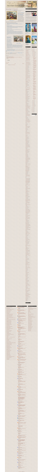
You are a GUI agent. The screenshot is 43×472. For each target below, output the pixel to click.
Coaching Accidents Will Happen (34, 74)
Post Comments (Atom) (13, 64)
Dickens (26, 129)
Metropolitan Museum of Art (9, 338)
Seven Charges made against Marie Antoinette (21, 395)
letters (26, 189)
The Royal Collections (9, 355)
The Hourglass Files (20, 449)
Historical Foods (8, 329)
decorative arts (27, 127)
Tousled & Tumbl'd (30, 327)
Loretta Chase (29, 12)
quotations (27, 242)
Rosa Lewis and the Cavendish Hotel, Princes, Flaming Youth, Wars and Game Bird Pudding (22, 392)
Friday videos (27, 151)
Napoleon (27, 216)
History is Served (19, 376)
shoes (26, 256)
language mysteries (27, 188)
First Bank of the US (27, 146)
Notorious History (27, 224)
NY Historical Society (28, 225)
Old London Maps (8, 345)
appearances (27, 84)
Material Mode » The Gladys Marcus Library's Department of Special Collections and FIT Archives (21, 398)
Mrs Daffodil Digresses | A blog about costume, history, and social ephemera (21, 405)
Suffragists (27, 263)
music (26, 214)
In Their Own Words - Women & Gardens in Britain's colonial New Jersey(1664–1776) (21, 357)
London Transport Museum (27, 195)
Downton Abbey (27, 132)
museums (26, 213)
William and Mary (27, 290)
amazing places (27, 76)
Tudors (26, 275)
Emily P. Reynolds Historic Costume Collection (11, 319)
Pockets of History (8, 348)
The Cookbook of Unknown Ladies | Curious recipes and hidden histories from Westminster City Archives (21, 440)
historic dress (27, 168)
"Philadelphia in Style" (28, 60)
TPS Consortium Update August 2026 (21, 418)
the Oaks (26, 269)
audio (26, 90)
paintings (26, 228)
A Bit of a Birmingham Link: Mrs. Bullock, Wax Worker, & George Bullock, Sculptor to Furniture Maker (22, 329)
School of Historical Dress (9, 350)
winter (26, 292)
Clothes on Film (19, 343)
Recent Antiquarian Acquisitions (21, 420)
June (33, 101)
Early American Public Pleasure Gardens (22, 359)
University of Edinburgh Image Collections (10, 356)
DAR (26, 125)
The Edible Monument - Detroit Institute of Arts (22, 374)
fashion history (27, 144)
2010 (32, 111)
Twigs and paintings (19, 453)
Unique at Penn (19, 462)
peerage (26, 231)
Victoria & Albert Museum (9, 357)
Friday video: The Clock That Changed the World (34, 58)
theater (26, 270)
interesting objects (27, 178)
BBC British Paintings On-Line (9, 307)
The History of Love (20, 447)
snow (26, 260)
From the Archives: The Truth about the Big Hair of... (34, 61)
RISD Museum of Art (8, 349)
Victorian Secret (29, 329)
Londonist (7, 336)
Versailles (27, 283)
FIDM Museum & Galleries (9, 321)
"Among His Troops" (27, 49)
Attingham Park (19, 322)
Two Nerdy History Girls (16, 5)
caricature (27, 99)
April (33, 103)
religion (26, 247)
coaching (26, 113)
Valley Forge (27, 281)
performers (27, 232)
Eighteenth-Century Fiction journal (21, 362)
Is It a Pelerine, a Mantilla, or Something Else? (34, 79)
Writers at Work (29, 330)
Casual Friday (27, 101)
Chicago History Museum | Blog (21, 341)
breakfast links (27, 98)
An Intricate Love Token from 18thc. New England (34, 76)
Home (15, 63)
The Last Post (19, 339)
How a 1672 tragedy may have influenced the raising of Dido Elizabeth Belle (21, 320)
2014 (32, 107)
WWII (26, 300)
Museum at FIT (8, 339)
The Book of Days (8, 352)
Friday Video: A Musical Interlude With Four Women (34, 86)
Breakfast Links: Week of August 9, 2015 (34, 70)
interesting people (27, 179)
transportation (27, 272)
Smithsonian (27, 259)
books (26, 95)
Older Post (23, 63)
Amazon (26, 34)
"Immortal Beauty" (27, 59)
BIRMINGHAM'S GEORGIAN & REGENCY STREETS (21, 327)
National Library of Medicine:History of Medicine (11, 342)
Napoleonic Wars (27, 217)
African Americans (27, 73)
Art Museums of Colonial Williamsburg (28, 89)
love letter (27, 197)
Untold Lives (19, 464)
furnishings (27, 152)
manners (26, 198)
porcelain (26, 237)
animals (26, 83)
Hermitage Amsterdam (9, 327)
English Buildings (20, 364)
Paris (26, 230)
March (33, 104)
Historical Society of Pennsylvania (27, 170)
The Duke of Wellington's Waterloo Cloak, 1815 (34, 94)
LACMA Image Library (9, 333)
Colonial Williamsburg (28, 115)
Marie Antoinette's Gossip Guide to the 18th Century (21, 394)
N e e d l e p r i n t (19, 407)
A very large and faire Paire (20, 426)
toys (26, 271)
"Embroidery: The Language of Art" (27, 54)
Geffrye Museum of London (9, 324)
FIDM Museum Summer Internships (21, 372)
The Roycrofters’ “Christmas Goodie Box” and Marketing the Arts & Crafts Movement (22, 411)
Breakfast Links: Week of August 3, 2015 (34, 84)
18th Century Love (30, 307)
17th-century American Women (21, 307)
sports (26, 261)
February (34, 105)
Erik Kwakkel (19, 366)
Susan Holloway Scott (29, 13)
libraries (26, 190)
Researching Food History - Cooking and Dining (22, 422)
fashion (26, 143)
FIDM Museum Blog (20, 371)
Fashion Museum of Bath (9, 323)
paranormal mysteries (28, 229)
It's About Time (19, 386)
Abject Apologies (27, 71)
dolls (26, 131)
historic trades (27, 169)
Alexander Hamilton (27, 75)
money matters (27, 207)
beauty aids (27, 94)
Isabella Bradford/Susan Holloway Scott (28, 181)
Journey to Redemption (20, 376)
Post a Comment (7, 62)
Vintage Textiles (8, 358)
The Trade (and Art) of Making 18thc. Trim (34, 82)
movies (26, 208)
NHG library (27, 223)
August (33, 55)
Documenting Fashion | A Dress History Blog (22, 353)
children (26, 109)
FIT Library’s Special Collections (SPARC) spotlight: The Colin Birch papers (21, 399)
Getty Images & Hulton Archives (9, 326)
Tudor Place (27, 274)
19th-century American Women (21, 312)
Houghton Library (20, 380)
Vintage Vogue (8, 359)
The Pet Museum (19, 457)
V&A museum (27, 280)
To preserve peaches (19, 346)
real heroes (27, 243)
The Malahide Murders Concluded (21, 455)
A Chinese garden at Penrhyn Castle (21, 460)
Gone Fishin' (34, 56)
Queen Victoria (27, 241)
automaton (27, 91)
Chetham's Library (20, 339)
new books (27, 221)
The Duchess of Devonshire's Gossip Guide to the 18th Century (21, 443)
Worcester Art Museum (28, 294)
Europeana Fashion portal (9, 320)
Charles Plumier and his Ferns (20, 351)
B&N (27, 34)
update (26, 279)
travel (26, 273)
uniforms (26, 278)
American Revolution (28, 79)
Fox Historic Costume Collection (28, 150)
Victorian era (27, 284)
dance (26, 123)
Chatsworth (19, 336)
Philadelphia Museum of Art (9, 347)
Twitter (26, 276)
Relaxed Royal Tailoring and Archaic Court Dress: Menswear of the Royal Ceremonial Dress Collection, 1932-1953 (22, 354)
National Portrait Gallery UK (9, 343)
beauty (26, 93)
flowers (26, 147)
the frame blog (19, 444)
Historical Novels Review (9, 331)
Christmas (27, 110)
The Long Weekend (20, 455)
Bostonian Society (27, 96)
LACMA (26, 187)
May (33, 102)
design (26, 128)
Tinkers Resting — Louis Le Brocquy (21, 416)
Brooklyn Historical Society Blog (21, 333)
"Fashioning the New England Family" (27, 58)
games (26, 153)
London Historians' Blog (20, 389)
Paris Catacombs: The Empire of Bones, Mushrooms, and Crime (21, 467)
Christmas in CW (27, 111)
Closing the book (19, 441)
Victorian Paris (19, 466)
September (34, 54)
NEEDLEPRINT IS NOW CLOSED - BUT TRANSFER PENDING (21, 408)
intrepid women (27, 180)
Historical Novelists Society (9, 330)
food (26, 148)
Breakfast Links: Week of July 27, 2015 (34, 99)
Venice (26, 282)
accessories (27, 72)
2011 (32, 110)
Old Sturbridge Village (28, 227)
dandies (26, 124)
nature (26, 219)
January (34, 106)
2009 (32, 112)
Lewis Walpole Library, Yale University (10, 334)
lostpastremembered (20, 391)
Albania (26, 74)
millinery (26, 206)
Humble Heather (19, 325)
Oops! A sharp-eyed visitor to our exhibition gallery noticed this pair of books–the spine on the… (21, 382)
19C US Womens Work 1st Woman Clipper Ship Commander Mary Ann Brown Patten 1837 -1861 (22, 314)
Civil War (27, 112)
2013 (32, 108)
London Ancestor (8, 335)
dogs (26, 130)
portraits (26, 238)
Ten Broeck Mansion (28, 267)
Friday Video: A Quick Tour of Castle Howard (34, 72)
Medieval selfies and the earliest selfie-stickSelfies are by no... (21, 367)
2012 (32, 109)
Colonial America (27, 114)
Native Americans (27, 218)
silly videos (27, 258)
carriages (26, 100)
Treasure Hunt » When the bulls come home (21, 459)
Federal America (27, 145)
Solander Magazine (8, 351)
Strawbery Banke (27, 262)
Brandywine (27, 97)
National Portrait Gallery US (9, 344)
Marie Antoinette (27, 199)
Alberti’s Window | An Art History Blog (22, 318)
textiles (26, 268)
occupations (27, 226)
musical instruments (27, 215)
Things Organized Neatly (30, 326)
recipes (26, 244)
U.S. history (27, 277)
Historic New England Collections (10, 328)
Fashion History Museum (9, 322)
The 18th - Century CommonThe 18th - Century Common (21, 435)
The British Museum (8, 354)
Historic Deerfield (27, 167)
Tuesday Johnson (29, 328)
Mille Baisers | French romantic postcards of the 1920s (21, 402)
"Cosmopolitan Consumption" (27, 52)
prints (26, 240)
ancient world (27, 82)
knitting (26, 186)
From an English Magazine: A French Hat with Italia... (34, 89)
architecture (27, 85)
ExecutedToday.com (20, 369)
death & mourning (27, 126)
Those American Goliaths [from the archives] (34, 63)
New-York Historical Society (20, 410)
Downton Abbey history (28, 133)
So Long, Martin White (20, 431)
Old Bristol (19, 433)
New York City (27, 222)
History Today (8, 332)
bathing (26, 92)
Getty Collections (8, 325)
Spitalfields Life (19, 430)
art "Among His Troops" (28, 87)
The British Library (8, 353)
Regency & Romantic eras (28, 245)
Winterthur (27, 293)
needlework (27, 220)
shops (26, 257)
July (33, 100)
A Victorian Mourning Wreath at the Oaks (34, 92)
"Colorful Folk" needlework (27, 50)
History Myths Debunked (20, 378)
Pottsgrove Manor (27, 239)
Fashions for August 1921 (34, 96)
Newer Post (7, 63)
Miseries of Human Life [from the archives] (12, 8)
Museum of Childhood (9, 341)
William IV (27, 291)
